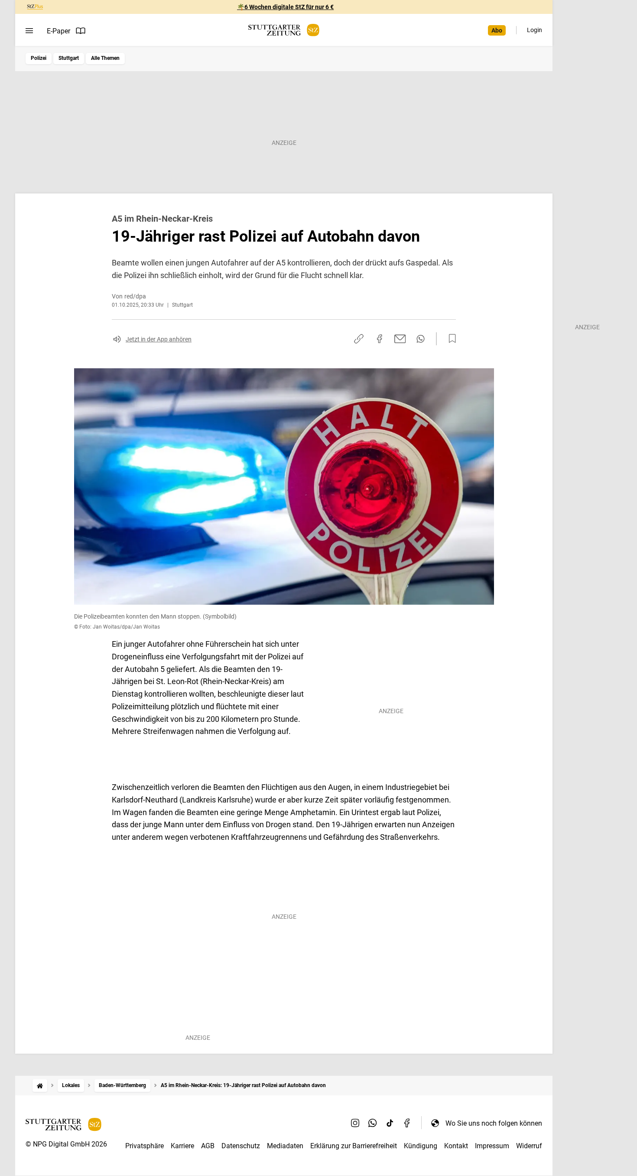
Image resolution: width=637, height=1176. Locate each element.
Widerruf (529, 1146)
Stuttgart (68, 58)
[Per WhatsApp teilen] (420, 338)
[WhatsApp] (373, 1123)
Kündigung (420, 1146)
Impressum (492, 1146)
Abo (496, 30)
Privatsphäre (144, 1146)
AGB (207, 1146)
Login (534, 29)
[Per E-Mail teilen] (400, 338)
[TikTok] (390, 1123)
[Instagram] (355, 1123)
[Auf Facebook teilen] (379, 338)
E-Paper (58, 31)
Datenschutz (240, 1146)
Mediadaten (285, 1146)
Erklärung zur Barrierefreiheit (353, 1146)
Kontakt (456, 1146)
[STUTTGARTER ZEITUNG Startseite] (283, 30)
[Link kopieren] (358, 338)
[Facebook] (407, 1123)
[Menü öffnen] (29, 30)
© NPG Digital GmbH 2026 (66, 1144)
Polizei (38, 58)
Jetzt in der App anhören (159, 339)
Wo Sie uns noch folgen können (493, 1123)
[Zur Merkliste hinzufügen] (450, 338)
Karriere (182, 1146)
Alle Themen (105, 58)
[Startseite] (39, 1085)
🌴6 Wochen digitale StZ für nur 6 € (285, 6)
